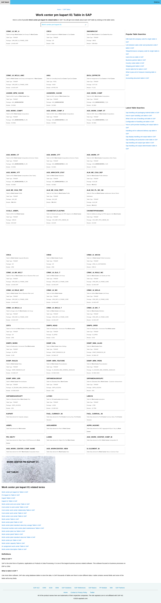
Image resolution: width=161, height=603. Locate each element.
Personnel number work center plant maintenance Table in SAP (23, 528)
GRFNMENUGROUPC (95, 378)
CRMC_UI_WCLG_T (54, 308)
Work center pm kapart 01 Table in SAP (15, 492)
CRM (44, 588)
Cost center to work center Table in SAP (15, 507)
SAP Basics (92, 588)
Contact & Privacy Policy (79, 592)
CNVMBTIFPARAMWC (95, 211)
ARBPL (9, 425)
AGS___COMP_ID (99, 437)
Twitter (92, 592)
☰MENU (157, 2)
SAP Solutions (66, 588)
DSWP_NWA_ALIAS (94, 343)
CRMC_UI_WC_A (12, 31)
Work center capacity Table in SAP (13, 543)
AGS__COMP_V (55, 111)
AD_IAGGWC (93, 425)
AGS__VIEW (57, 448)
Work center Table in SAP (10, 519)
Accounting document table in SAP (137, 78)
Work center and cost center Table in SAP (16, 504)
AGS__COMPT (14, 111)
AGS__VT (93, 155)
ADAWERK (52, 425)
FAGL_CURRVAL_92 (95, 414)
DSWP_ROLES (12, 361)
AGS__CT (12, 155)
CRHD (49, 255)
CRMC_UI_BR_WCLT (14, 272)
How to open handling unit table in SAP (139, 115)
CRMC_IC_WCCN (93, 255)
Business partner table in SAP (136, 60)
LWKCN (90, 396)
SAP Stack (5, 2)
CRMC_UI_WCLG (93, 290)
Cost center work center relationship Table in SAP (18, 510)
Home (66, 592)
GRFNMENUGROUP (54, 378)
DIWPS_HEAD (52, 325)
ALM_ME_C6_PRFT (55, 190)
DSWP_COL (51, 343)
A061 (48, 75)
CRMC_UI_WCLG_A (14, 308)
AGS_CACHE (54, 93)
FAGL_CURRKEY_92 (55, 414)
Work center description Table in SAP (14, 549)
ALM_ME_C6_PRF (14, 190)
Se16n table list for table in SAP (136, 69)
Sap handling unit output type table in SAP (140, 143)
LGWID (49, 437)
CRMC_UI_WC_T (93, 308)
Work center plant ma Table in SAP (13, 531)
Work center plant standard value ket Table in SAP (18, 537)
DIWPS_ (12, 343)
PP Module (103, 588)
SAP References (80, 588)
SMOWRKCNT (92, 31)
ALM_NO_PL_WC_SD (95, 190)
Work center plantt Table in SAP (12, 534)
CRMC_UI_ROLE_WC (95, 272)
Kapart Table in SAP (8, 498)
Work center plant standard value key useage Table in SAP (21, 525)
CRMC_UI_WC (52, 290)
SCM (50, 588)
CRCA (8, 255)
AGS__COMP (94, 93)
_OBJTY (10, 437)
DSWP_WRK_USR (13, 378)
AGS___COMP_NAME (20, 448)
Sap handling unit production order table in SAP (142, 140)
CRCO (49, 31)
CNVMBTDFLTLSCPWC (56, 211)
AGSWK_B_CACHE (15, 93)
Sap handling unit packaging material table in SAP (142, 112)
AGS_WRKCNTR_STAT (55, 172)
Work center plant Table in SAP (12, 522)
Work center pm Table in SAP (11, 540)
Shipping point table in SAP (135, 66)
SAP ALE (36, 588)
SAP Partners (120, 588)
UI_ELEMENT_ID (93, 448)
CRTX (8, 325)
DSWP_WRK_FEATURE (56, 361)
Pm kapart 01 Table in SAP (11, 495)
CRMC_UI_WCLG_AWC (15, 75)
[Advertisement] (52, 59)
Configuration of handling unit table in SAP (140, 121)
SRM (57, 588)
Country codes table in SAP (135, 63)
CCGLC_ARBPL (12, 211)
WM (111, 588)
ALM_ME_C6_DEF (95, 172)
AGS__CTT (53, 155)
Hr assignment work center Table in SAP (15, 546)
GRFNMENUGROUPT (14, 396)
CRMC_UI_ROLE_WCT (15, 290)
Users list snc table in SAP (134, 57)
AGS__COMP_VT (96, 111)
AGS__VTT (13, 172)
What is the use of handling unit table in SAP (141, 118)
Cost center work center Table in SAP (14, 513)
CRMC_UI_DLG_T (53, 272)
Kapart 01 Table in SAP (9, 501)
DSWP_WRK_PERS (94, 361)
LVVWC (49, 396)
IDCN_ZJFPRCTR (93, 75)
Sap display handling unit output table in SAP (141, 137)
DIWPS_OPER (92, 325)
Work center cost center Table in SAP (14, 516)
